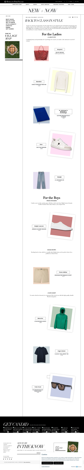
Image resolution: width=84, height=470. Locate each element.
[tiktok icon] (12, 459)
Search (70, 1)
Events (35, 4)
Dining (8, 27)
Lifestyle (9, 25)
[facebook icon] (4, 459)
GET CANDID (15, 425)
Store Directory (7, 443)
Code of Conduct (7, 445)
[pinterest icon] (8, 459)
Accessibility (6, 447)
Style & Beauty (11, 24)
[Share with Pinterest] (75, 17)
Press (4, 452)
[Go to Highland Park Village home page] (14, 1)
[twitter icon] (6, 459)
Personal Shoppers (58, 4)
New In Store (10, 21)
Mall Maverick (27, 462)
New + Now (71, 4)
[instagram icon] (10, 459)
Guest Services (45, 4)
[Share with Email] (72, 17)
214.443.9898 (6, 456)
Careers (5, 444)
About (27, 4)
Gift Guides (10, 29)
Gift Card (77, 1)
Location (5, 448)
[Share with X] (77, 17)
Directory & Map (17, 4)
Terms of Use (6, 450)
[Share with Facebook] (74, 17)
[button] (60, 1)
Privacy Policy (6, 449)
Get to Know (10, 22)
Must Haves (10, 19)
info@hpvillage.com (8, 457)
